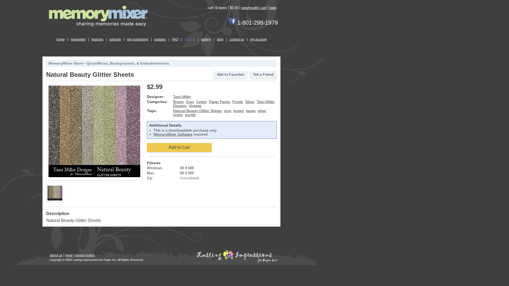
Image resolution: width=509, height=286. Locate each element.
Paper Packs (219, 102)
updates (160, 39)
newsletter (78, 39)
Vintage (195, 106)
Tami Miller (182, 97)
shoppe (189, 39)
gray (227, 111)
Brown (178, 102)
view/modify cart (253, 8)
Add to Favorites (230, 75)
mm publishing (137, 39)
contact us (237, 39)
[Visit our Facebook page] (232, 22)
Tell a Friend (263, 75)
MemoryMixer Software (172, 134)
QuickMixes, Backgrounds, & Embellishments (128, 63)
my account (258, 39)
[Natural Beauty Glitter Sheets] (94, 176)
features (97, 39)
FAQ (175, 39)
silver (262, 111)
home (60, 39)
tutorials (115, 39)
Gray (190, 102)
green (178, 115)
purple (190, 115)
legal (68, 255)
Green (201, 102)
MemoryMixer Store (66, 63)
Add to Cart (179, 147)
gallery (206, 39)
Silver (249, 102)
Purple (237, 102)
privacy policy (85, 255)
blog (220, 39)
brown (239, 111)
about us (56, 255)
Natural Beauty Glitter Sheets (197, 111)
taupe (251, 111)
